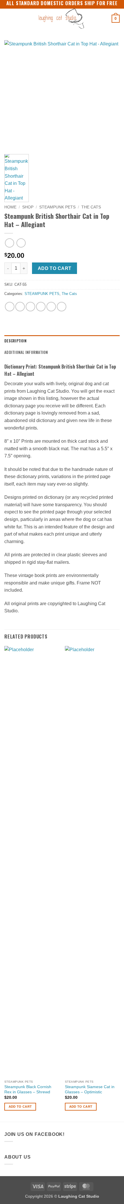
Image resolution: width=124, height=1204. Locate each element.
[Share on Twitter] (30, 306)
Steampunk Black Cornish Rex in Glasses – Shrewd (27, 1089)
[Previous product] (20, 242)
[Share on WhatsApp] (9, 306)
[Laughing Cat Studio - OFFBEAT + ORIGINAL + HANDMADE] (61, 19)
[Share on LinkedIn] (61, 306)
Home (10, 207)
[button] (7, 19)
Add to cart (55, 268)
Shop (27, 207)
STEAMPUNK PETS (57, 207)
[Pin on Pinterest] (51, 306)
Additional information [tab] (26, 352)
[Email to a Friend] (41, 306)
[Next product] (9, 242)
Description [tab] (15, 341)
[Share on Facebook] (20, 306)
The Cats (91, 207)
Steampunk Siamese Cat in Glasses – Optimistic (89, 1089)
